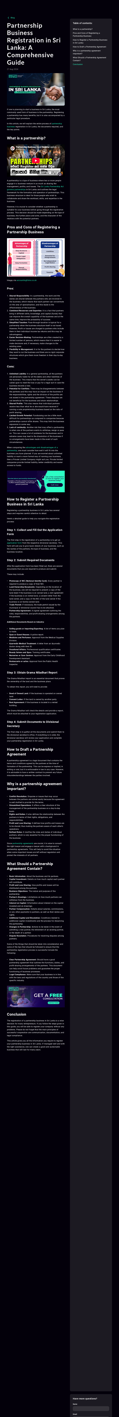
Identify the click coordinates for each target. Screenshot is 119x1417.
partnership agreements (22, 843)
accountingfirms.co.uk (26, 280)
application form (14, 543)
